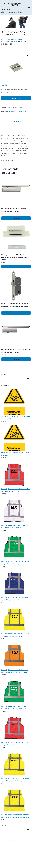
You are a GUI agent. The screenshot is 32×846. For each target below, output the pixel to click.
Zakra (17, 843)
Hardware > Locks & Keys (14, 39)
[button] (27, 56)
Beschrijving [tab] (17, 121)
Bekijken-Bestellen (16, 98)
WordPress (24, 843)
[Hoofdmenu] (29, 7)
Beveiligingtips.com (21, 840)
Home (3, 39)
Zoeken (3, 374)
